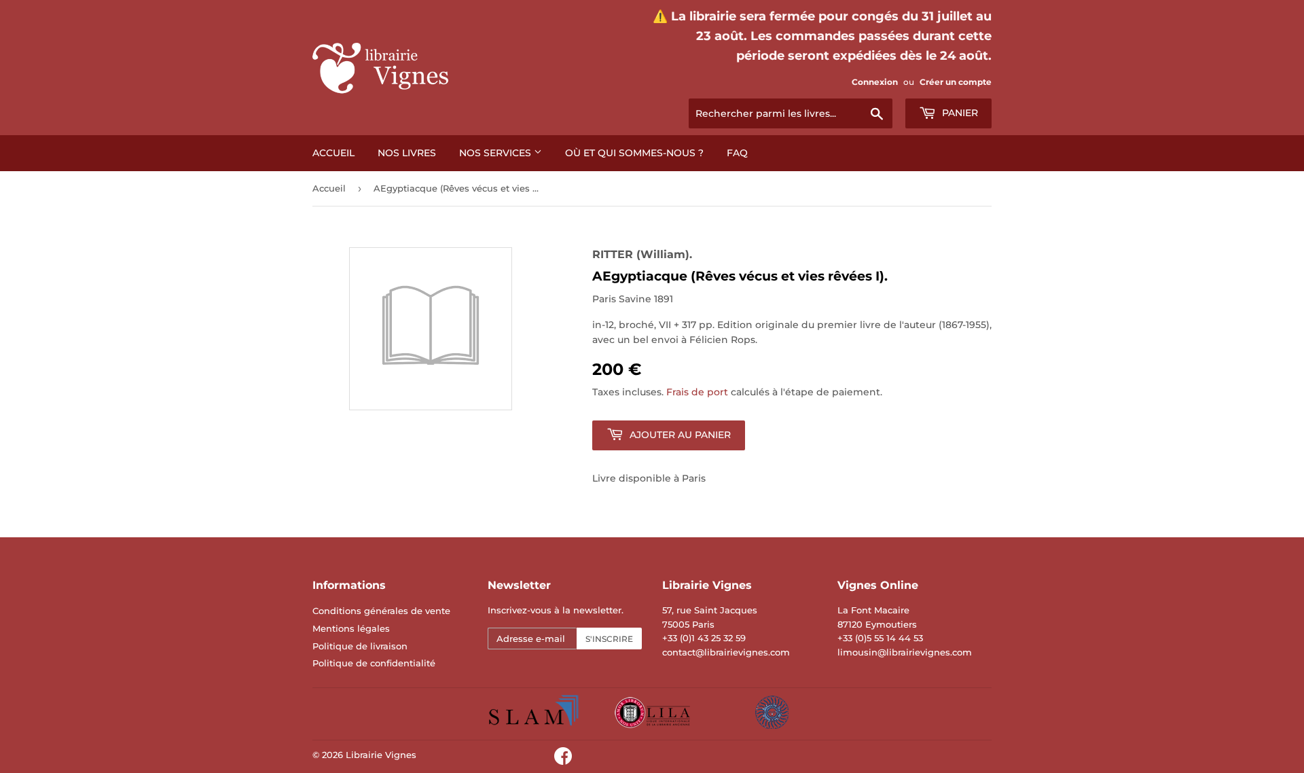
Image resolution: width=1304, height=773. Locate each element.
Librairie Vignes (381, 754)
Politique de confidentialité (373, 663)
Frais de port (697, 392)
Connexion (875, 82)
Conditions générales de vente (381, 610)
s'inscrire (609, 639)
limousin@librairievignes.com (904, 652)
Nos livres (407, 153)
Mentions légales (351, 628)
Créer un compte (956, 82)
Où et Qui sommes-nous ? (634, 153)
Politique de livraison (360, 646)
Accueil (333, 153)
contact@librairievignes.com (726, 652)
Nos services (496, 153)
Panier (958, 113)
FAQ (737, 153)
